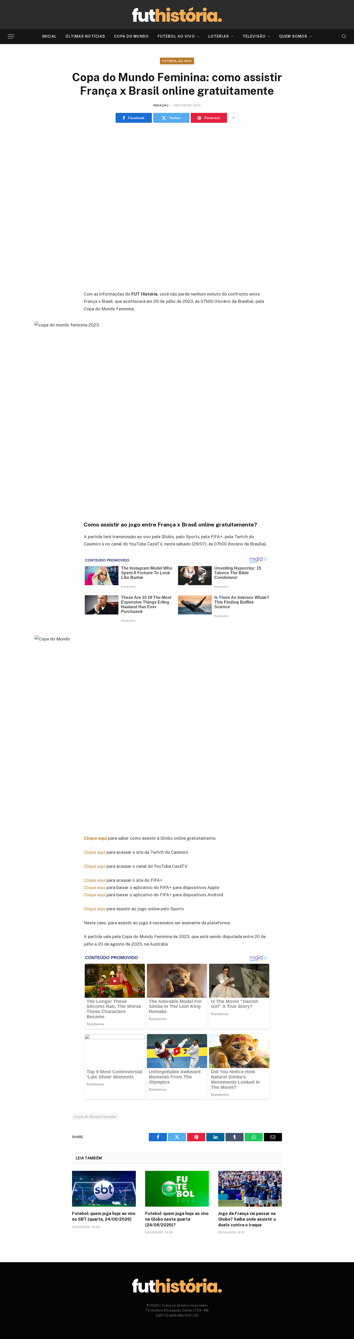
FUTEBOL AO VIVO (176, 36)
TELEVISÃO (254, 36)
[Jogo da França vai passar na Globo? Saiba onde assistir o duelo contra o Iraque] (250, 1189)
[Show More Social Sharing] (233, 118)
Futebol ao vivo (177, 61)
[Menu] (11, 36)
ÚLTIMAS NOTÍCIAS (85, 36)
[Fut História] (177, 14)
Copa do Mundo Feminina (95, 1117)
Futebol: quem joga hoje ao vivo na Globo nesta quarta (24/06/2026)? (177, 1219)
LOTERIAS (218, 36)
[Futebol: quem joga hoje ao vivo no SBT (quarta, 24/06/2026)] (104, 1189)
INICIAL (49, 36)
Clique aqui (94, 852)
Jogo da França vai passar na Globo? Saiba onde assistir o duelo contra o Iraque (247, 1219)
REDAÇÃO (160, 105)
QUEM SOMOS (293, 36)
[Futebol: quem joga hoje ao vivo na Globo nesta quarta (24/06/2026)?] (177, 1189)
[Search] (343, 36)
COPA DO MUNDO (131, 36)
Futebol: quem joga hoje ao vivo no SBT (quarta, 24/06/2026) (104, 1216)
